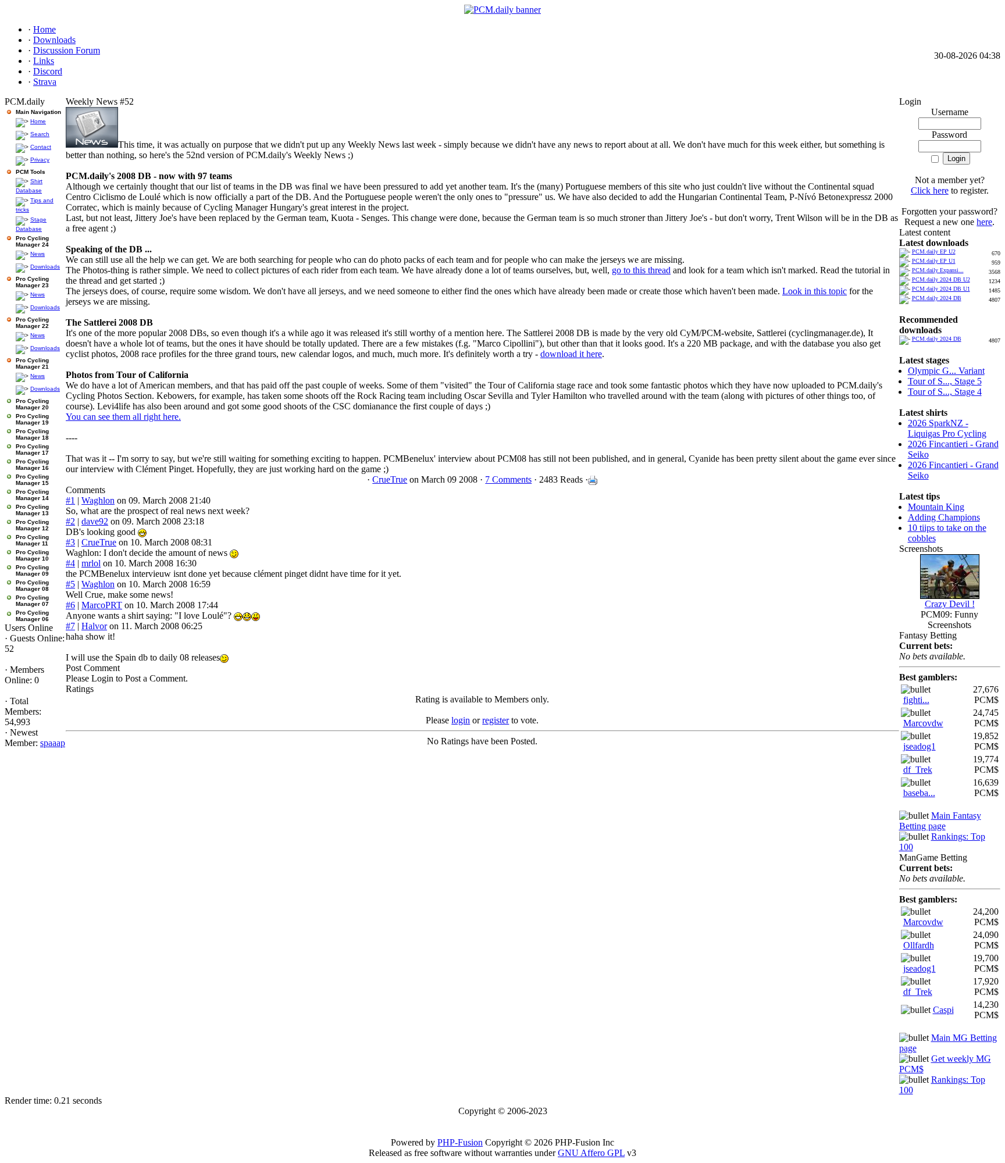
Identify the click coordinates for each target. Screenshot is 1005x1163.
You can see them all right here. (123, 417)
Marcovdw (923, 723)
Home (38, 121)
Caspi (943, 1010)
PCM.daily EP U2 (934, 251)
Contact (40, 147)
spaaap (52, 743)
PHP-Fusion (460, 1142)
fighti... (916, 700)
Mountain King (936, 507)
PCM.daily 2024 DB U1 (941, 289)
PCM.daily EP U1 (934, 261)
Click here (930, 190)
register (495, 720)
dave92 (94, 521)
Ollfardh (918, 945)
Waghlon (98, 500)
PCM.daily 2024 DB (936, 298)
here (984, 222)
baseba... (919, 793)
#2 (70, 521)
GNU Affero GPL (591, 1153)
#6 (70, 605)
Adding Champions (944, 517)
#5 (70, 584)
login (460, 720)
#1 (70, 500)
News (37, 254)
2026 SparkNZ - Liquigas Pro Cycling (947, 428)
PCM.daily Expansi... (938, 270)
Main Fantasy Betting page (940, 821)
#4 (70, 563)
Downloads (45, 266)
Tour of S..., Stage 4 (945, 392)
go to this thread (641, 270)
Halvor (94, 626)
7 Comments (508, 479)
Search (39, 134)
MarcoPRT (101, 605)
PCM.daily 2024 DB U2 (941, 279)
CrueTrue (389, 479)
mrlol (91, 563)
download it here (571, 354)
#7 (70, 626)
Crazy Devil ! (950, 604)
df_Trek (917, 770)
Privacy (39, 159)
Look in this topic (814, 291)
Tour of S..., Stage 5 (945, 381)
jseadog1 (919, 746)
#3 (70, 542)
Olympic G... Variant (946, 371)
